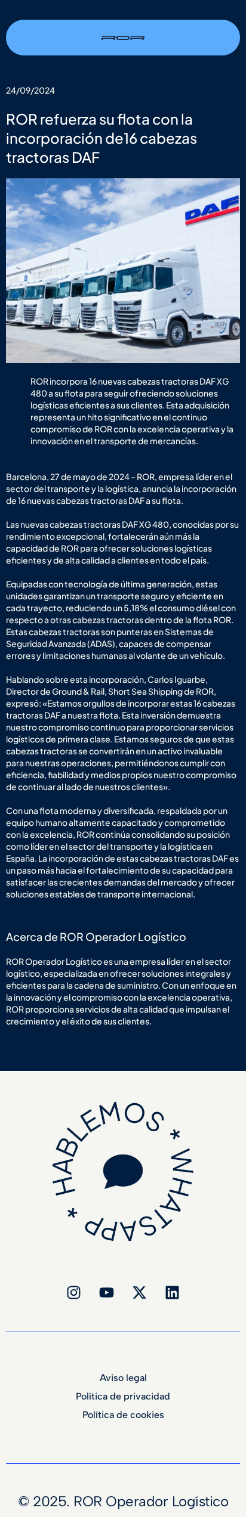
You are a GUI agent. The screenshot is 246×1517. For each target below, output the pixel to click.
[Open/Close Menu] (230, 27)
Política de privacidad (123, 1396)
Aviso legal (123, 1378)
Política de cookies (123, 1415)
